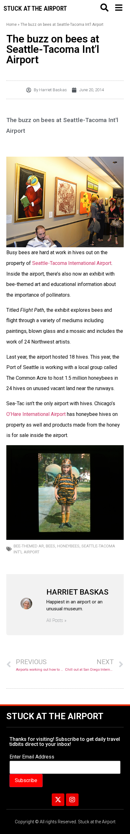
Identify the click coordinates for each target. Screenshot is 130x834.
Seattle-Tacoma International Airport (71, 263)
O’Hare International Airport (36, 414)
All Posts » (56, 620)
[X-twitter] (58, 799)
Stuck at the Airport (54, 716)
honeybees (68, 546)
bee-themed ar (29, 546)
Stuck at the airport (35, 8)
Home (11, 24)
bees (50, 546)
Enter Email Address (31, 756)
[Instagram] (72, 799)
